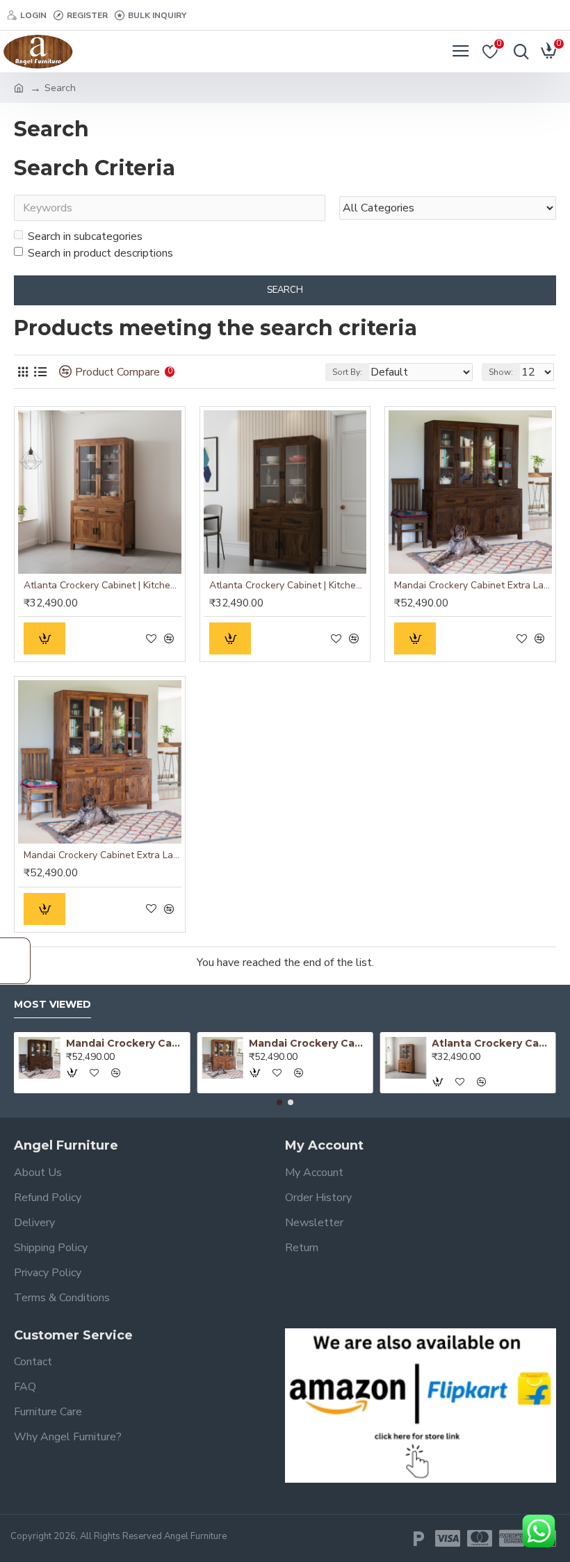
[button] (279, 1102)
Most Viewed (52, 1005)
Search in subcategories (85, 236)
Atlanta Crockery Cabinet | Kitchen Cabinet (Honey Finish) (102, 585)
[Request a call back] (15, 960)
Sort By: (347, 372)
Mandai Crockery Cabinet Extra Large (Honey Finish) (102, 855)
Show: (501, 372)
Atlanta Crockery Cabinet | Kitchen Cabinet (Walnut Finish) (288, 585)
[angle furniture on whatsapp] (538, 1531)
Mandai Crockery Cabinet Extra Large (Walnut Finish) (473, 585)
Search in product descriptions (100, 253)
